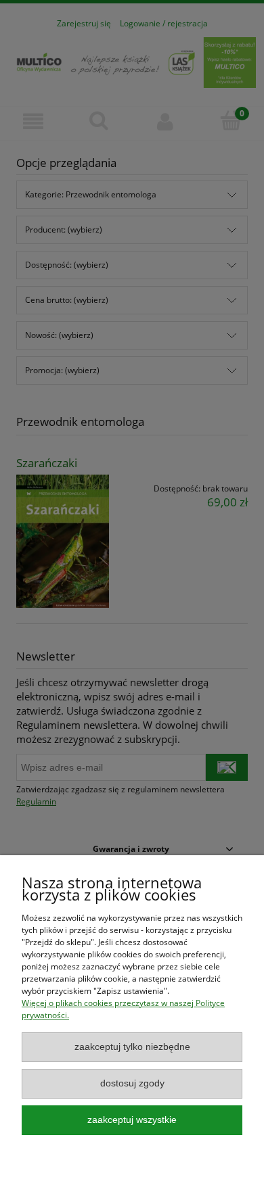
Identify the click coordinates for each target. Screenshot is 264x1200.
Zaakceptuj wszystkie (132, 1120)
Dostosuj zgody (132, 1083)
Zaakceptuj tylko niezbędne (132, 1047)
